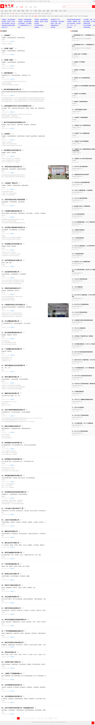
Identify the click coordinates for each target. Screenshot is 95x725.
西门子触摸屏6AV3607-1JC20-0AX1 (9, 401)
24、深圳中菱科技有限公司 (10, 377)
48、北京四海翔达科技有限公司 (11, 685)
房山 (29, 1)
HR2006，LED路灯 (5, 436)
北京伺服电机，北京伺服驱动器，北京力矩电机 (13, 229)
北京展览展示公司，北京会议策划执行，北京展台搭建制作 (15, 412)
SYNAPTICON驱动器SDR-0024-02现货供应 (10, 158)
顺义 (34, 1)
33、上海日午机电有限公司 (10, 520)
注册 (94, 1)
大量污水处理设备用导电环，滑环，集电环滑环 (11, 502)
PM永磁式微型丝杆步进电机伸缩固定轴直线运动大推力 (13, 222)
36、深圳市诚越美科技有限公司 (11, 552)
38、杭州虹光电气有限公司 (10, 574)
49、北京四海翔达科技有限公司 (11, 696)
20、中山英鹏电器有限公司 (10, 321)
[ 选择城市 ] (2, 1)
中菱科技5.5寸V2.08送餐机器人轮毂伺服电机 (11, 385)
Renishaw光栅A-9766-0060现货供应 (9, 452)
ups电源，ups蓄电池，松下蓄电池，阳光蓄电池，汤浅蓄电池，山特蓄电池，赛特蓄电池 (23, 687)
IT (31, 11)
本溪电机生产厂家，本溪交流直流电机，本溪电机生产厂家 (15, 75)
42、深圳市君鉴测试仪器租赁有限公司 (13, 619)
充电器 (48, 16)
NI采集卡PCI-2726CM (6, 405)
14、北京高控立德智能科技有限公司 (13, 227)
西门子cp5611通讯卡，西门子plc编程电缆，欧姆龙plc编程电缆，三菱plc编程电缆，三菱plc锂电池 (25, 599)
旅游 (39, 11)
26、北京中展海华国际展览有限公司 (13, 410)
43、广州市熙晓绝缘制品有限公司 (12, 631)
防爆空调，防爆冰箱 (6, 351)
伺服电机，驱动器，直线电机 (8, 152)
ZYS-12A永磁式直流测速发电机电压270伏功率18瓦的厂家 (13, 81)
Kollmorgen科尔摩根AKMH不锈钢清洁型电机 (11, 283)
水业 (42, 13)
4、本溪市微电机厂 (7, 73)
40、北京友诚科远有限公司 (10, 597)
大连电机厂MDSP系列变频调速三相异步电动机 (11, 145)
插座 (32, 16)
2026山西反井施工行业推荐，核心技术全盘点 (11, 117)
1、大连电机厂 (6, 35)
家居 (19, 11)
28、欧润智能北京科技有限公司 (11, 443)
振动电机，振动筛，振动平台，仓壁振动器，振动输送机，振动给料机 (18, 124)
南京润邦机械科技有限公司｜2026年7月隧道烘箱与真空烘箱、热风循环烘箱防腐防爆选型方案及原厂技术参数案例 (23, 99)
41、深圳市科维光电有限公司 (11, 608)
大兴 (39, 1)
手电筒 (79, 16)
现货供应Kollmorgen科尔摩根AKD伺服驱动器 (11, 237)
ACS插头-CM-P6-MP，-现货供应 (8, 252)
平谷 (44, 1)
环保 (39, 13)
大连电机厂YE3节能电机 (6, 43)
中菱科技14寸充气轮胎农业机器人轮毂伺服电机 (11, 388)
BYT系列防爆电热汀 (5, 341)
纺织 (47, 13)
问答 (35, 7)
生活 (44, 11)
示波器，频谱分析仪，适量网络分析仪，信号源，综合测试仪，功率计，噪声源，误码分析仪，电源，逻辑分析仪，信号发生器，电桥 (34, 622)
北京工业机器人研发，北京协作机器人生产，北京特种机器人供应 (17, 461)
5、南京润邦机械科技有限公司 (11, 89)
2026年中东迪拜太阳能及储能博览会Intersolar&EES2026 (13, 419)
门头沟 (25, 1)
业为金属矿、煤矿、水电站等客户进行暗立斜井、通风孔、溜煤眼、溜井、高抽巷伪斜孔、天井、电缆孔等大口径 (29, 108)
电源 (13, 16)
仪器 (16, 13)
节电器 (75, 16)
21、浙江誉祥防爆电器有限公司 (11, 332)
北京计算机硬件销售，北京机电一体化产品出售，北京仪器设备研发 (18, 478)
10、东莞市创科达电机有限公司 (11, 167)
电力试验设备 (85, 16)
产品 (26, 7)
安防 (36, 13)
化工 (19, 13)
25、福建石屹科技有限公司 (10, 393)
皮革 (50, 13)
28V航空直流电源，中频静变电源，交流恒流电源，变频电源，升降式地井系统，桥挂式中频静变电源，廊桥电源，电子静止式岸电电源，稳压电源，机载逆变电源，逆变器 (43, 664)
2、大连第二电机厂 (7, 48)
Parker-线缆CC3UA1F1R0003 (7, 467)
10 (45, 718)
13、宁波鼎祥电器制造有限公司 (11, 211)
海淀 (23, 1)
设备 (8, 13)
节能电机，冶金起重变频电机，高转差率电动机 (13, 37)
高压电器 (66, 16)
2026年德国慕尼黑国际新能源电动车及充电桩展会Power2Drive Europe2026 (18, 421)
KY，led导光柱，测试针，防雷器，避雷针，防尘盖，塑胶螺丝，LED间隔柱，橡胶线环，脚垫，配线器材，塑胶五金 (30, 545)
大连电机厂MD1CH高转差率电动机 (9, 143)
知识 (30, 7)
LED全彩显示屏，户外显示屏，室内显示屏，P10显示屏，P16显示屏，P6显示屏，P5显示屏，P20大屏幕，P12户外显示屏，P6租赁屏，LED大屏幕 (37, 610)
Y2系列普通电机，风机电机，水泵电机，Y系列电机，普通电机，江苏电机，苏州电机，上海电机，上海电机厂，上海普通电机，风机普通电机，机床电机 (39, 522)
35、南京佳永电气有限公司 (10, 543)
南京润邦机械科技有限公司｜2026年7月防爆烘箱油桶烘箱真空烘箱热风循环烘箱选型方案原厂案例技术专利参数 (23, 97)
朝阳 (14, 1)
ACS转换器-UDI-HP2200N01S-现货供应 (10, 255)
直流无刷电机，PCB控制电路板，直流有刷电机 (13, 202)
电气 (13, 13)
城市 (17, 7)
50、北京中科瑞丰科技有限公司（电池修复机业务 (17, 708)
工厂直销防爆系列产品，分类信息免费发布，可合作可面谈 (15, 323)
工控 (8, 16)
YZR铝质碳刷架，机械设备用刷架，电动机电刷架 (12, 500)
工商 (52, 11)
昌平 (36, 1)
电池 (30, 16)
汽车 (14, 11)
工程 (64, 11)
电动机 (35, 16)
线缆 (11, 16)
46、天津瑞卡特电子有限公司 (11, 662)
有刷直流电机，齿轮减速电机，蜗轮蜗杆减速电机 (13, 169)
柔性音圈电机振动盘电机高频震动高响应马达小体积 (12, 219)
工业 (2, 11)
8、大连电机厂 (6, 134)
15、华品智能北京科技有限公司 (11, 244)
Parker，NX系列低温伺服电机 (8, 484)
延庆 (49, 1)
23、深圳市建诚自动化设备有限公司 (13, 365)
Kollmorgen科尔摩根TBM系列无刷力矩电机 (11, 239)
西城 (12, 1)
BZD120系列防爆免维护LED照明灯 (8, 342)
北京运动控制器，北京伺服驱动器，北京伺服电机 (13, 274)
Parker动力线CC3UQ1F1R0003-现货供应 (10, 470)
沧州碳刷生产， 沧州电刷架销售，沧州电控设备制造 (14, 494)
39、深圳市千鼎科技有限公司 (11, 585)
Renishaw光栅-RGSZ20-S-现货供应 (9, 454)
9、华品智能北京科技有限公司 (11, 150)
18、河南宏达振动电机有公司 (11, 288)
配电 (16, 16)
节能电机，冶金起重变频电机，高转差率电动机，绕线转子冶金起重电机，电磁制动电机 (23, 136)
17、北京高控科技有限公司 (10, 272)
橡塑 (25, 13)
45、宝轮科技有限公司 (8, 652)
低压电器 (61, 16)
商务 (56, 11)
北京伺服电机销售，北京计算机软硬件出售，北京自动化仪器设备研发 (18, 445)
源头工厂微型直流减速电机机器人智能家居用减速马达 (13, 176)
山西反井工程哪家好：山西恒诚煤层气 (9, 116)
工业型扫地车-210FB (5, 360)
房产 (10, 11)
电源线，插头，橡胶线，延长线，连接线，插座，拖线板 (15, 566)
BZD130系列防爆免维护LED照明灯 (8, 344)
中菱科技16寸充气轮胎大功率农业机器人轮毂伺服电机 (13, 387)
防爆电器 (44, 16)
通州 (31, 1)
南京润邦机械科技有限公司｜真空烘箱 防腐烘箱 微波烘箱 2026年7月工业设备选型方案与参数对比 (22, 101)
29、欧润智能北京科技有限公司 (11, 459)
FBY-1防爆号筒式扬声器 (6, 438)
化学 (22, 13)
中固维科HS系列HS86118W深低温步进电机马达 (11, 313)
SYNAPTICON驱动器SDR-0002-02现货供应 (10, 160)
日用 (27, 11)
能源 (30, 13)
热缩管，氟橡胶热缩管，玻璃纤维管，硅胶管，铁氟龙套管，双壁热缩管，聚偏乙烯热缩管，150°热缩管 (27, 633)
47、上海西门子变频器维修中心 (11, 673)
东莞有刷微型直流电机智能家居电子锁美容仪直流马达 (13, 175)
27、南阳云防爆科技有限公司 (11, 426)
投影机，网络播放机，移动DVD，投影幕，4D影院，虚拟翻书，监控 (18, 587)
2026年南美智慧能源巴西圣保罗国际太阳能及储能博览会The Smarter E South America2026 (21, 418)
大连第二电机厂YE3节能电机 (7, 68)
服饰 (23, 11)
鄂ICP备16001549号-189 (37, 722)
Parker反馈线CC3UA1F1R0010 (8, 469)
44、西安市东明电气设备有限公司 (12, 642)
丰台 (17, 1)
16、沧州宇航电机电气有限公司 (11, 260)
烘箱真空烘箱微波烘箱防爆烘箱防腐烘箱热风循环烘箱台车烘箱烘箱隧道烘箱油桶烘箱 (22, 91)
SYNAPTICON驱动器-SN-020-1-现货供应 (10, 162)
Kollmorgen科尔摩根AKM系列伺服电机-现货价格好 (12, 280)
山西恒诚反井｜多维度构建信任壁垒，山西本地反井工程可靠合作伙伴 (16, 114)
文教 (35, 11)
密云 (46, 1)
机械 (5, 13)
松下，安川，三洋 (5, 367)
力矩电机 (3, 235)
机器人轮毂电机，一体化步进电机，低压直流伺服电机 (14, 379)
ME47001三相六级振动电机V (7, 298)
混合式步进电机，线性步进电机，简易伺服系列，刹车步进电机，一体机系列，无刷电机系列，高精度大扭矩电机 (29, 213)
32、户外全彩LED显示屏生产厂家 (12, 508)
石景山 (19, 1)
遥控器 (39, 16)
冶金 (33, 13)
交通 (45, 13)
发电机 (26, 16)
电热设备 (56, 16)
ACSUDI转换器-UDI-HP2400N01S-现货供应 (11, 254)
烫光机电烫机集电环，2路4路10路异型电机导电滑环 (12, 503)
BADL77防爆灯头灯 (5, 434)
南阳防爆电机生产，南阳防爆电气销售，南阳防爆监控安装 (15, 428)
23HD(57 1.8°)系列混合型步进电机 (8, 221)
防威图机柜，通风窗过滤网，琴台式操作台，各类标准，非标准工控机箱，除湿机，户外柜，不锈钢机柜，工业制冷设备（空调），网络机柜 (35, 644)
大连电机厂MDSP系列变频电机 (8, 194)
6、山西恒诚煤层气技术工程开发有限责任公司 (16, 106)
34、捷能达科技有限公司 (9, 531)
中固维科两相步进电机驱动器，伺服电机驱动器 (11, 316)
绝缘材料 (71, 16)
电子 (11, 13)
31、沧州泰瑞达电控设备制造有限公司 (13, 492)
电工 (19, 16)
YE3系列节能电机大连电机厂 (7, 191)
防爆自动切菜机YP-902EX (7, 357)
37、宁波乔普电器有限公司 (10, 564)
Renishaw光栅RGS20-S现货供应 (8, 451)
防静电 (22, 16)
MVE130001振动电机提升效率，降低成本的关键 (11, 296)
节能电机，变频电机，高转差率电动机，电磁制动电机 (14, 185)
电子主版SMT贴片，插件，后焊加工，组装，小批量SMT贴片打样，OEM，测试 (21, 555)
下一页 (49, 718)
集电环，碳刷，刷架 (6, 262)
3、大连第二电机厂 (7, 60)
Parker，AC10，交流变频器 (7, 487)
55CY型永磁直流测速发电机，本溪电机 (9, 84)
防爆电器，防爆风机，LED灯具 (9, 335)
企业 (21, 7)
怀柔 (41, 1)
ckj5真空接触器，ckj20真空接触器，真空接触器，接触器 (15, 576)
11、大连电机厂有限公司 (9, 183)
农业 (6, 11)
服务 (48, 11)
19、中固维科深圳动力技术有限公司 (13, 305)
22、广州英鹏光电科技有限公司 (11, 349)
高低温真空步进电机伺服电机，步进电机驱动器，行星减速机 (16, 307)
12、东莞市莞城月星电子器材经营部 (13, 199)
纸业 (28, 13)
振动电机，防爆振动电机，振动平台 (10, 290)
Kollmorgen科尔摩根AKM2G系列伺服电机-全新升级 (12, 281)
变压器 (52, 16)
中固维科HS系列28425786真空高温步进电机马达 (12, 314)
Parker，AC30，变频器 (6, 485)
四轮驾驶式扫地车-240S (6, 359)
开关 (5, 16)
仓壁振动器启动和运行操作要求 (8, 300)
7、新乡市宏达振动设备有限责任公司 (13, 122)
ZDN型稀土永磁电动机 (6, 83)
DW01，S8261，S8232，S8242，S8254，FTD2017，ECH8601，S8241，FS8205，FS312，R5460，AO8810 (28, 654)
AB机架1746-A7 (4, 403)
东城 (9, 1)
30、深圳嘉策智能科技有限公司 (11, 475)
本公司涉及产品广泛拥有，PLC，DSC (10, 395)
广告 (60, 11)
